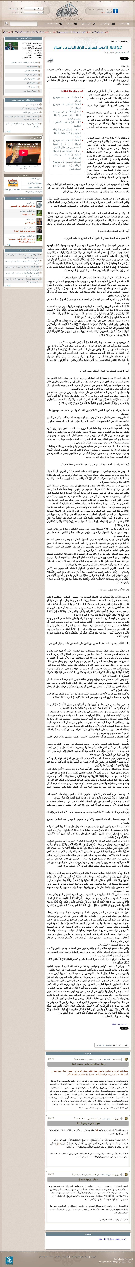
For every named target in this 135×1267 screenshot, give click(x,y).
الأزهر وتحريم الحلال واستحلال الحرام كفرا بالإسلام (22, 125)
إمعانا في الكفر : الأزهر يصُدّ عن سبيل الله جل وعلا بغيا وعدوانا (22, 118)
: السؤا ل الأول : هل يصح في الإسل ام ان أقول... (22, 268)
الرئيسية (122, 23)
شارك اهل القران (23, 176)
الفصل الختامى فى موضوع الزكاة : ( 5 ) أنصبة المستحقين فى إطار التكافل (67, 144)
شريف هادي (31, 219)
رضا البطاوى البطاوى (27, 211)
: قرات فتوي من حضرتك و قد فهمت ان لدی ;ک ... (22, 262)
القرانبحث (65, 1257)
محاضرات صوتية (32, 66)
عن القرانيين (105, 23)
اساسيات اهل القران (104, 1045)
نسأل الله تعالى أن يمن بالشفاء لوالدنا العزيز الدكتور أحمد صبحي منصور (66, 32)
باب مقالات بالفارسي (31, 91)
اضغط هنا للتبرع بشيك (12, 189)
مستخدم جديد (15, 12)
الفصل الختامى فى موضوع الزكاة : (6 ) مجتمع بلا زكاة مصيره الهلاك (67, 115)
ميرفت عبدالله (105, 1175)
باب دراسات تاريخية (31, 75)
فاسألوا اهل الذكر (23, 250)
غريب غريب (31, 203)
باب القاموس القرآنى (31, 79)
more (8, 132)
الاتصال (70, 23)
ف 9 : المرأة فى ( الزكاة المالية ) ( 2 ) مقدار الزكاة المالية (67, 133)
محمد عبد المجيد (29, 228)
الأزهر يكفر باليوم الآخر (30, 108)
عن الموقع (85, 1257)
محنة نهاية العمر (32, 104)
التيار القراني (75, 1257)
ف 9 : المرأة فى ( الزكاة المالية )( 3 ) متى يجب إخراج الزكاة (67, 154)
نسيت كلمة (12, 9)
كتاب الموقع (87, 23)
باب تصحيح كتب (32, 87)
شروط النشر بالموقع (35, 187)
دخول (18, 9)
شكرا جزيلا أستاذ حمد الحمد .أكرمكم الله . (114, 32)
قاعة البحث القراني (31, 70)
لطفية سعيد (106, 1059)
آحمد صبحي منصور (21, 38)
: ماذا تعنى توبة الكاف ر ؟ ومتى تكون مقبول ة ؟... (22, 280)
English (109, 12)
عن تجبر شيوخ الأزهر (31, 112)
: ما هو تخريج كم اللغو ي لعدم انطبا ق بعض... (22, 274)
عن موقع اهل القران (35, 178)
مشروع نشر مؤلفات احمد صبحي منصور (25, 62)
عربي (103, 12)
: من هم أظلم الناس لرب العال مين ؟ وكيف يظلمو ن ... (22, 256)
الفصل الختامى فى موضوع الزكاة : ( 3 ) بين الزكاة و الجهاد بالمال (67, 165)
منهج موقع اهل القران (35, 183)
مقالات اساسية (51, 23)
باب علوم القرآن (32, 83)
